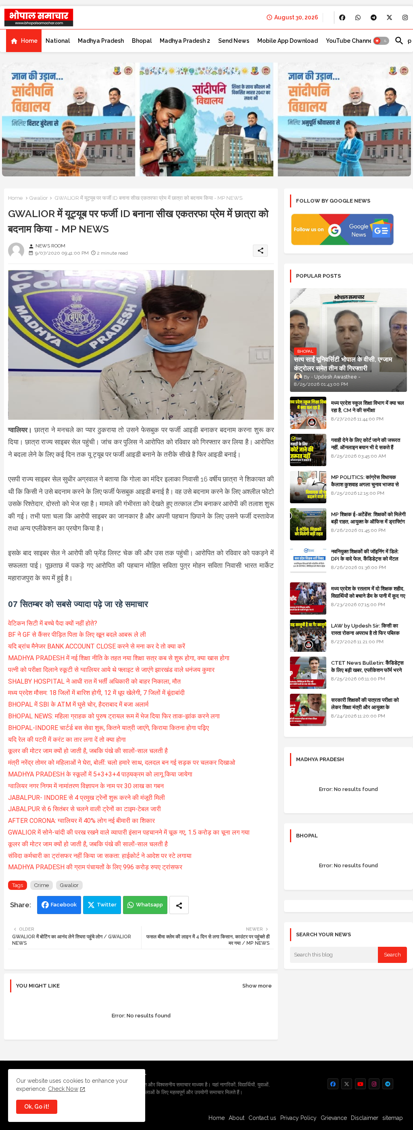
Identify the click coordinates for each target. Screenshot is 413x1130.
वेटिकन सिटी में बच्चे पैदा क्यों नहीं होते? (52, 623)
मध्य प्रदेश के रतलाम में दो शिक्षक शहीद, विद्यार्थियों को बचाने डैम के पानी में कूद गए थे (368, 596)
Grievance (334, 1118)
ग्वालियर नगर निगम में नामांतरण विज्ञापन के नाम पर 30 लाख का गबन (86, 786)
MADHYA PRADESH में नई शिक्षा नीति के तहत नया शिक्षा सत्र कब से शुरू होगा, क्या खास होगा (118, 658)
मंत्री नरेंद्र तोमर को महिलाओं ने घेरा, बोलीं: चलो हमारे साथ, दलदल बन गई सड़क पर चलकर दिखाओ (121, 762)
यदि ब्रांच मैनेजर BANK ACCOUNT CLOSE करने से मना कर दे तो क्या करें (96, 646)
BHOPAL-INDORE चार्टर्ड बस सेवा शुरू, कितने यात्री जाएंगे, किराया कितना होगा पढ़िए (108, 728)
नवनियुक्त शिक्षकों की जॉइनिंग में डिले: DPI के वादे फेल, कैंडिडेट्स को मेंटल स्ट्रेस (365, 558)
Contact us (262, 1118)
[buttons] (342, 17)
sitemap (392, 1118)
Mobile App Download (287, 41)
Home (29, 41)
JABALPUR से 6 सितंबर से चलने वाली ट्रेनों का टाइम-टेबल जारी (84, 809)
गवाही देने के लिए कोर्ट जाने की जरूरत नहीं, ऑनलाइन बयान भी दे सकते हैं (365, 443)
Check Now (63, 1089)
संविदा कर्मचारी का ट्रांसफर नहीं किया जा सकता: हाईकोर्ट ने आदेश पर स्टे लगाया (100, 856)
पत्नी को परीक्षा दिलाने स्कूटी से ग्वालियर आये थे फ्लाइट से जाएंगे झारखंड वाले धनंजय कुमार (111, 670)
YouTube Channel (350, 41)
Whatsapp (149, 905)
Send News (233, 41)
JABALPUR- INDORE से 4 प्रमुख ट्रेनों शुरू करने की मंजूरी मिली (86, 797)
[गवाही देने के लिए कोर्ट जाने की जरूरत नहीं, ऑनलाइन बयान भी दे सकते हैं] (308, 450)
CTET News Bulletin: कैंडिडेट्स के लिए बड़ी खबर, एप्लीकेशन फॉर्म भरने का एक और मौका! (367, 670)
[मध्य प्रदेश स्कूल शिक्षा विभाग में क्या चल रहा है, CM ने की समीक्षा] (308, 413)
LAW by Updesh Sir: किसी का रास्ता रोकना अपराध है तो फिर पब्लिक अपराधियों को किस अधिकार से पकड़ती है (368, 633)
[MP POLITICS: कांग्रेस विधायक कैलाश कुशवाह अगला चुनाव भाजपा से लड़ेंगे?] (308, 487)
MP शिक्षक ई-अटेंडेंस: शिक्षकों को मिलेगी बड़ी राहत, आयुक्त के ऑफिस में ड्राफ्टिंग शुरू (368, 521)
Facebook (64, 905)
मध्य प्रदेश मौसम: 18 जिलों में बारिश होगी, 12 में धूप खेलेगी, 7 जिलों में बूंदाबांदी (96, 693)
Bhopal (142, 41)
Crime (41, 885)
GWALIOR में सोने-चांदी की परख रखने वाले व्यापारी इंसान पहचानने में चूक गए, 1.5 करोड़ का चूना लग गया (129, 832)
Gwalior (38, 198)
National (58, 41)
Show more (257, 986)
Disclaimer (364, 1118)
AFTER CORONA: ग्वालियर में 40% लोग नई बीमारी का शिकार (81, 820)
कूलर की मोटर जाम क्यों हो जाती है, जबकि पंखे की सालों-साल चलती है (88, 751)
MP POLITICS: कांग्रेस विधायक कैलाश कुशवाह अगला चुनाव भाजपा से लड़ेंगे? (365, 484)
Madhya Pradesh (101, 41)
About (236, 1118)
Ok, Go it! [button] (36, 1106)
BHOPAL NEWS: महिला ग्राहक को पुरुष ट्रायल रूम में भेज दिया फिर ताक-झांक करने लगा (114, 716)
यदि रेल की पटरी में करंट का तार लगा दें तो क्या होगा (67, 739)
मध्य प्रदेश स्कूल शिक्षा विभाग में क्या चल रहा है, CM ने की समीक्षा (367, 406)
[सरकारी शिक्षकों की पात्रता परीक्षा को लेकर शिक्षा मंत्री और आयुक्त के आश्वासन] (308, 710)
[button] (381, 41)
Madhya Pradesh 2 (185, 41)
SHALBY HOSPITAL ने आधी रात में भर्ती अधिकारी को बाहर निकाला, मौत (94, 681)
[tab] (24, 40)
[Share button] (179, 905)
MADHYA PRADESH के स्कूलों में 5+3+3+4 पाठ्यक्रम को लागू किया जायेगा (100, 774)
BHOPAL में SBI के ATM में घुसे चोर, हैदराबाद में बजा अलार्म (78, 704)
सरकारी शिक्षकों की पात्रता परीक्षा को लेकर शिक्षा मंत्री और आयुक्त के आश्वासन (365, 707)
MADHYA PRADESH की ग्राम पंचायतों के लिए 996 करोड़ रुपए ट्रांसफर (95, 867)
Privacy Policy (298, 1118)
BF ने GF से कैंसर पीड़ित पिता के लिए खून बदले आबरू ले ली (77, 634)
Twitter (107, 905)
